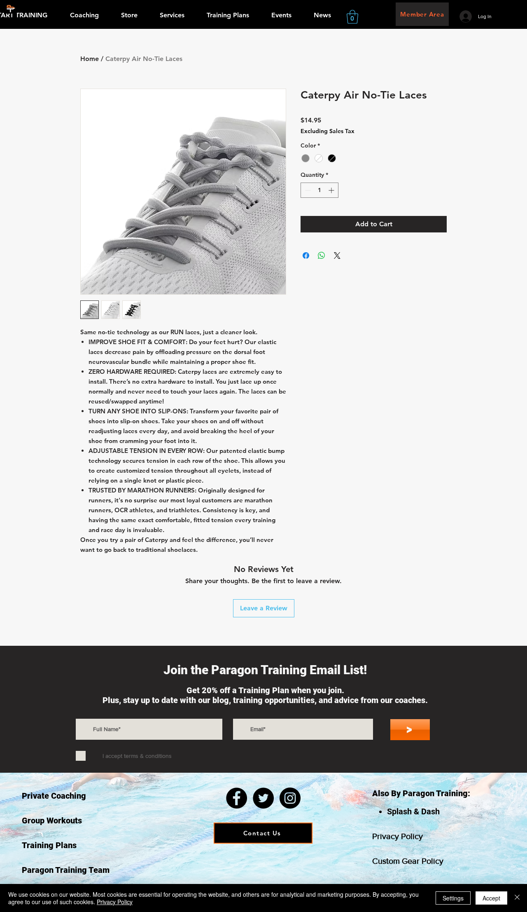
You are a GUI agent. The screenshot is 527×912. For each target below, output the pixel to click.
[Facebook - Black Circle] (236, 798)
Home (89, 59)
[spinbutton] (319, 190)
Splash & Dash (413, 811)
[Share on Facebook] (306, 255)
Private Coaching (54, 796)
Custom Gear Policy (407, 860)
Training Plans (49, 845)
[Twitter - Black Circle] (263, 798)
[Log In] (466, 16)
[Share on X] (337, 255)
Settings (453, 898)
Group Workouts (52, 820)
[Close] (517, 898)
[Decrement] (307, 190)
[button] (352, 16)
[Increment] (332, 190)
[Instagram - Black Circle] (290, 798)
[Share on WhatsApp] (321, 255)
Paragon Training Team (66, 870)
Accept (491, 898)
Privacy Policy (397, 836)
